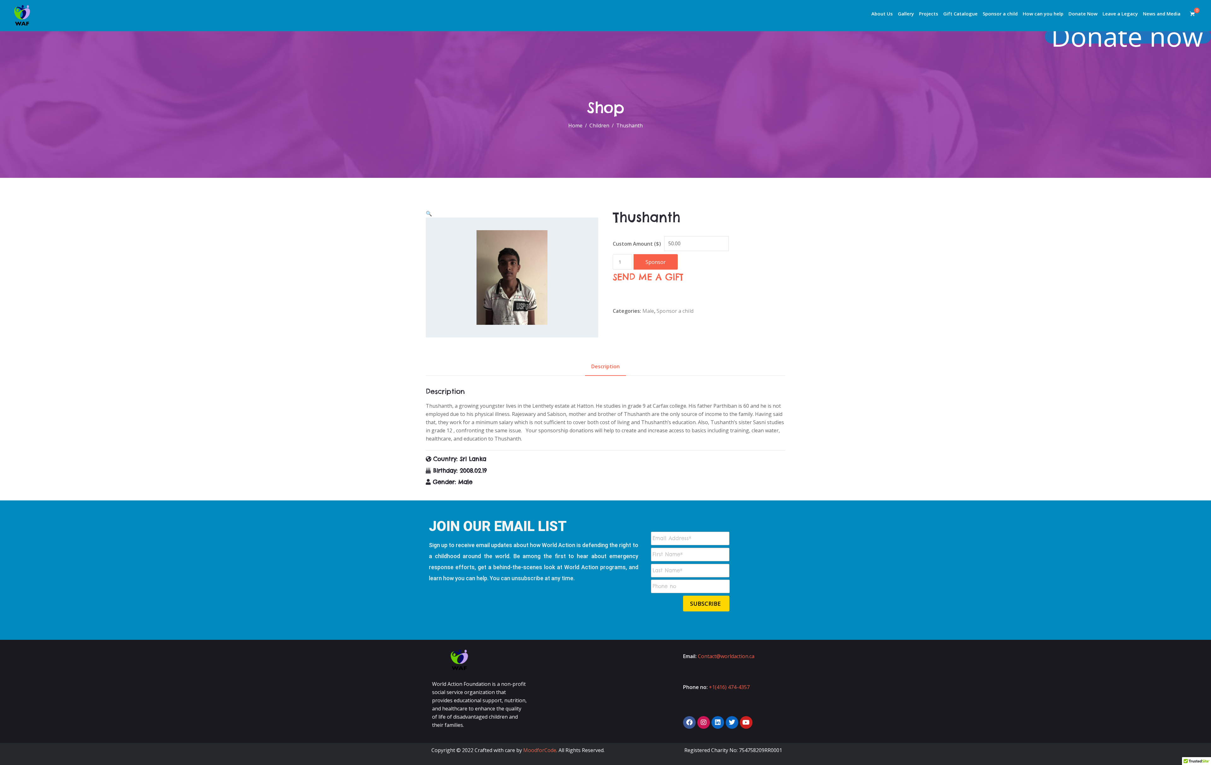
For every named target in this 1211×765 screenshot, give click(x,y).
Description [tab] (605, 366)
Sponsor (656, 262)
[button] (429, 213)
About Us (882, 13)
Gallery (906, 13)
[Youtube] (746, 722)
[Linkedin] (717, 722)
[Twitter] (732, 722)
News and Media (1161, 13)
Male (648, 310)
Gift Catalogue (960, 13)
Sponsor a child (1000, 13)
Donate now (1127, 36)
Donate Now (1082, 13)
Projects (928, 13)
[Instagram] (703, 722)
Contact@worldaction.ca (726, 656)
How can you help (1043, 13)
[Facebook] (689, 722)
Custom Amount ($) (637, 243)
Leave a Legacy (1120, 13)
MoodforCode (539, 750)
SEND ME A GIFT (648, 277)
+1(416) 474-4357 (729, 687)
